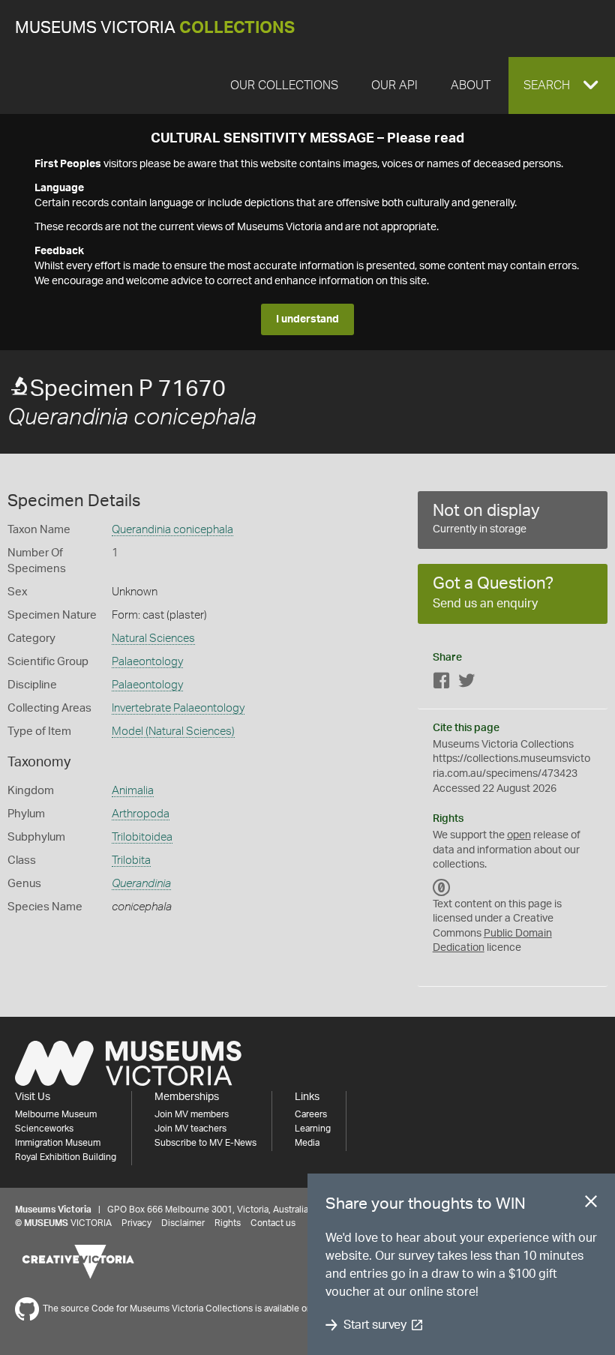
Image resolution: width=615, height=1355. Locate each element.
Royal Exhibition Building (65, 1157)
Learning (313, 1128)
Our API (394, 85)
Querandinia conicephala (172, 529)
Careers (311, 1114)
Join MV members (191, 1114)
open (519, 835)
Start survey (375, 1325)
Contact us (273, 1223)
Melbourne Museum (56, 1114)
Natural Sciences (153, 638)
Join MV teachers (190, 1128)
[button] (561, 85)
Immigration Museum (57, 1142)
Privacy (137, 1223)
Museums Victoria (155, 28)
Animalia (133, 790)
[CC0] (442, 887)
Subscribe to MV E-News (205, 1142)
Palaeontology (147, 661)
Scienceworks (44, 1128)
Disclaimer (183, 1223)
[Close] (591, 1204)
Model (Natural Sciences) (173, 731)
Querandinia (141, 883)
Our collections (284, 85)
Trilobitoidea (142, 837)
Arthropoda (141, 814)
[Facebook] (442, 683)
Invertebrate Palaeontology (178, 708)
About (470, 85)
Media (307, 1142)
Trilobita (131, 860)
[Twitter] (467, 683)
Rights (227, 1223)
